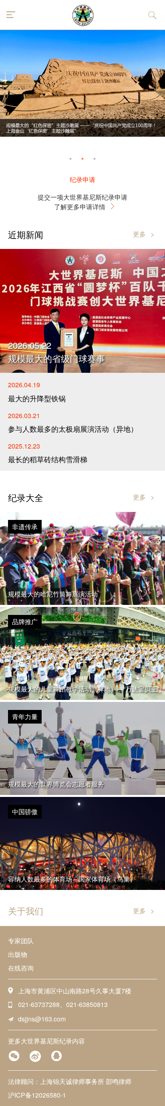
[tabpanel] (82, 83)
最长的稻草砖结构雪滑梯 (47, 459)
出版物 (17, 954)
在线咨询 (21, 968)
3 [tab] (95, 159)
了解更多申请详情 (79, 206)
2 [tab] (82, 159)
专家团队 (21, 940)
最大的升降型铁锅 (37, 398)
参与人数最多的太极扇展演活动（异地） (73, 428)
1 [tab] (70, 159)
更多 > (143, 234)
